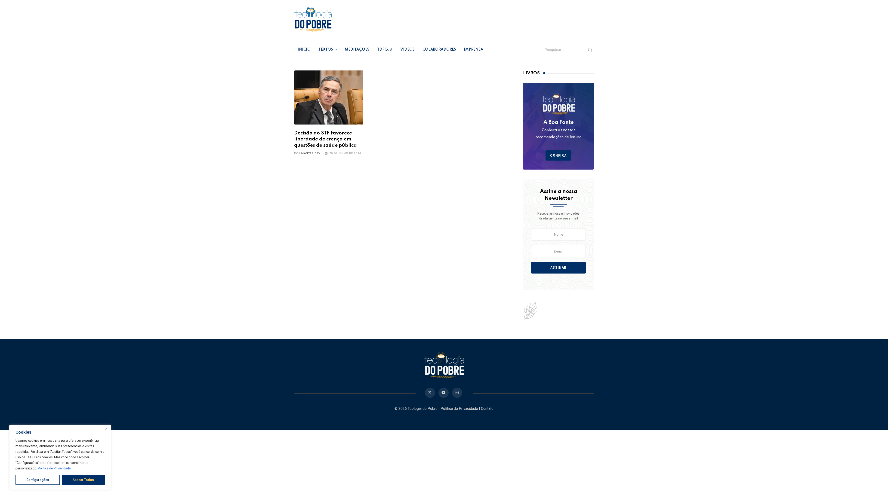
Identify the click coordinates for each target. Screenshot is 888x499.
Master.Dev (311, 153)
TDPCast (384, 50)
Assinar (558, 268)
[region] (60, 457)
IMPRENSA (473, 50)
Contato (487, 408)
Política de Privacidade (54, 468)
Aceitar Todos (83, 480)
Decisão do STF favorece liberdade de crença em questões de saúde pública (325, 139)
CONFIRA (558, 155)
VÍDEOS (407, 50)
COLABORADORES (439, 50)
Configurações (37, 480)
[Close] (106, 428)
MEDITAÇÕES (357, 50)
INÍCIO (304, 50)
